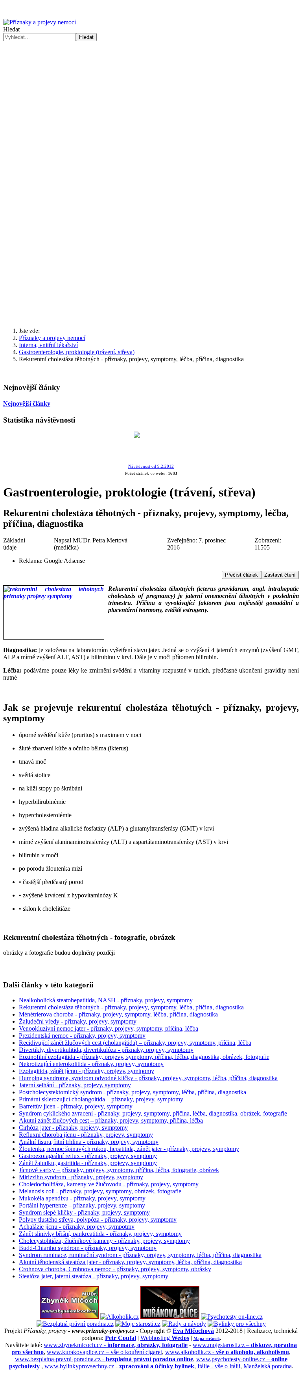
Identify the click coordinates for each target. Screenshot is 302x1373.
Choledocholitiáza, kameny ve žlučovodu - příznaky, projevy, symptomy (109, 1184)
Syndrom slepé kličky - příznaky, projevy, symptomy (84, 1212)
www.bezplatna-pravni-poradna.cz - (104, 1359)
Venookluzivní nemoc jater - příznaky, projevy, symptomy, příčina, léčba (108, 1028)
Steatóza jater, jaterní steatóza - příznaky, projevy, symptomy (93, 1276)
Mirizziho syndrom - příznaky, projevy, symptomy (81, 1177)
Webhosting (164, 1337)
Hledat (11, 29)
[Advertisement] (151, 260)
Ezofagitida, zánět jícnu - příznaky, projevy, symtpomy (86, 1071)
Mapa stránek (206, 1338)
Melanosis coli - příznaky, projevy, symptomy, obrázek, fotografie (100, 1191)
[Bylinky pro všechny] (237, 1323)
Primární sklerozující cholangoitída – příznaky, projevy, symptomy (101, 1099)
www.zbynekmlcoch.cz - (116, 1345)
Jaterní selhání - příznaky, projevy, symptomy (75, 1085)
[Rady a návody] (184, 1323)
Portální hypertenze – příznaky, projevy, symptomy (82, 1205)
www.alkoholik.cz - (227, 1352)
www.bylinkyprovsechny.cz (79, 1366)
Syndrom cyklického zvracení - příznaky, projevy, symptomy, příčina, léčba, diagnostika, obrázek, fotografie (153, 1113)
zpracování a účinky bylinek (156, 1366)
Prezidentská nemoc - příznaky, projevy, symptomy (82, 1035)
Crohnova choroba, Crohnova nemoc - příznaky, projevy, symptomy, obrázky (115, 1269)
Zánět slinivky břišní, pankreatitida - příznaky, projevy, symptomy (100, 1233)
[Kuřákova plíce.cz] (169, 1316)
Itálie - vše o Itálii (218, 1366)
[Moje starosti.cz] (137, 1323)
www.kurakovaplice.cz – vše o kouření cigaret (104, 1352)
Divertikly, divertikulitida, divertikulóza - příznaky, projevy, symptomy (106, 1049)
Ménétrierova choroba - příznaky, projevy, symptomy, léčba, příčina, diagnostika (118, 1014)
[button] (151, 182)
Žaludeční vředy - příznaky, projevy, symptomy (77, 1021)
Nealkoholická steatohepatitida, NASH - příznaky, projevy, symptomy (106, 1000)
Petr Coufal (120, 1337)
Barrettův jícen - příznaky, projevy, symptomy (76, 1106)
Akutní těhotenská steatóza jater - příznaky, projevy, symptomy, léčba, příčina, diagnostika (130, 1262)
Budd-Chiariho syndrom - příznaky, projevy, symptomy (88, 1247)
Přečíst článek (241, 575)
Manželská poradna (267, 1366)
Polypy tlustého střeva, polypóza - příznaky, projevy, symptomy (98, 1219)
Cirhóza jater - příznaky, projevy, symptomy (73, 1127)
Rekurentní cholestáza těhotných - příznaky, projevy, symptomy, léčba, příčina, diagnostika (131, 1007)
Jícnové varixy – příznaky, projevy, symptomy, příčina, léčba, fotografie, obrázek (119, 1170)
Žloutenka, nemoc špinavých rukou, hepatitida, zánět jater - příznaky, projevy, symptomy (129, 1148)
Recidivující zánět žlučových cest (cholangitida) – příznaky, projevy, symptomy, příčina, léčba (135, 1042)
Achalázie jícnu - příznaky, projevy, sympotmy (76, 1226)
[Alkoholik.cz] (119, 1316)
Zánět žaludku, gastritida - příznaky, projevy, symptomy (88, 1163)
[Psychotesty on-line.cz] (232, 1316)
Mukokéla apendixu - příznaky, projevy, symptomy (82, 1198)
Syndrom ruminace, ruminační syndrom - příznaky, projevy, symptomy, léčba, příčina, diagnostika (140, 1255)
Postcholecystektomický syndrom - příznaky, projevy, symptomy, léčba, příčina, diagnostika (132, 1092)
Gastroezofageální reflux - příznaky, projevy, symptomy (88, 1155)
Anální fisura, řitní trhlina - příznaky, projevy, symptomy (88, 1141)
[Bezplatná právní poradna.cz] (75, 1323)
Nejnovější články (26, 403)
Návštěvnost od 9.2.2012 (151, 466)
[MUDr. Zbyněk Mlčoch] (69, 1316)
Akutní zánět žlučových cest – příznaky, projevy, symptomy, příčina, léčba (111, 1120)
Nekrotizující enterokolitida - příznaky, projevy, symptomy (91, 1064)
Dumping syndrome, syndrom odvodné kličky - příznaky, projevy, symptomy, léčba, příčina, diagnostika (148, 1078)
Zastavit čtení (280, 575)
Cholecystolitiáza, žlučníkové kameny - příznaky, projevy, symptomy (104, 1240)
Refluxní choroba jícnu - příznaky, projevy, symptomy (86, 1134)
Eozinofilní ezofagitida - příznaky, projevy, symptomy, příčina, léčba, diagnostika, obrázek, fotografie (144, 1056)
